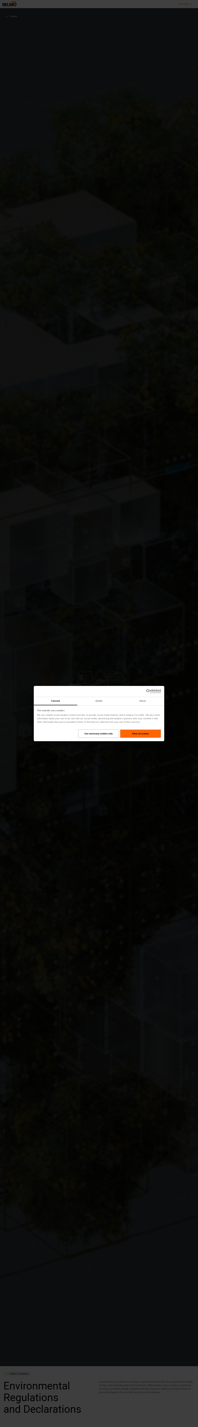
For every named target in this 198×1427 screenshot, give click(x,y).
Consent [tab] (55, 701)
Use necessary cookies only (99, 733)
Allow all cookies (140, 733)
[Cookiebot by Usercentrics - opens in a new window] (148, 691)
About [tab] (142, 701)
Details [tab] (99, 701)
